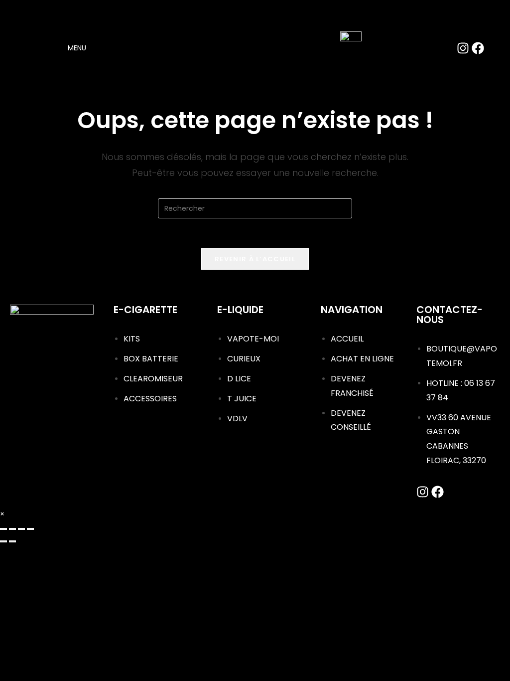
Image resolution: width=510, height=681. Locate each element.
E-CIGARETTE (145, 310)
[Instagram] (463, 48)
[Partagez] (21, 529)
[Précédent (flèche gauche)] (3, 541)
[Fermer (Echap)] (30, 529)
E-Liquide (240, 310)
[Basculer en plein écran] (12, 529)
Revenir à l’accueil (255, 259)
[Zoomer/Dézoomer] (3, 529)
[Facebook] (478, 48)
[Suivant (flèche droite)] (12, 541)
